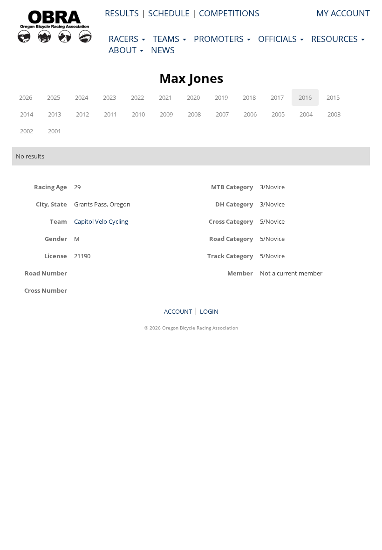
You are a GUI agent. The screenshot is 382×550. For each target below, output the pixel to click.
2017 (277, 97)
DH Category (234, 204)
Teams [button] (167, 38)
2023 (109, 97)
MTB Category (232, 187)
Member (240, 273)
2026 (25, 97)
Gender (56, 238)
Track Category (230, 256)
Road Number (46, 273)
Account (178, 311)
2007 (222, 114)
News (163, 50)
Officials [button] (278, 38)
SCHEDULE (169, 13)
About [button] (124, 50)
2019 (221, 97)
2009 (166, 114)
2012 (82, 114)
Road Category (231, 238)
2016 (305, 97)
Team (58, 221)
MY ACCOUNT (343, 13)
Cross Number (45, 290)
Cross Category (231, 221)
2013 (54, 114)
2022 (137, 97)
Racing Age (50, 187)
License (55, 256)
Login (209, 311)
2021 (165, 97)
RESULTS (122, 13)
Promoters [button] (220, 38)
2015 (333, 97)
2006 (250, 114)
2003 (334, 114)
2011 (110, 114)
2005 (278, 114)
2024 (81, 97)
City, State (51, 204)
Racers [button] (125, 38)
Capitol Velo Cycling (101, 221)
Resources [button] (335, 38)
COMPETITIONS (229, 13)
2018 (249, 97)
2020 (193, 97)
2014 (26, 114)
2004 (306, 114)
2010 (138, 114)
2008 (194, 114)
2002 (26, 131)
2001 (54, 131)
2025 (53, 97)
